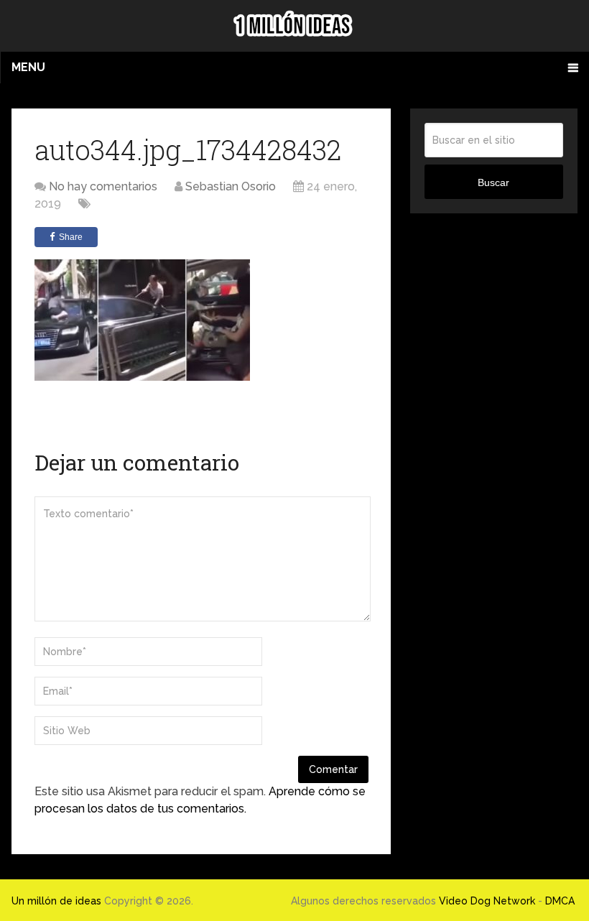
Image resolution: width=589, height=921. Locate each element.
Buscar (493, 182)
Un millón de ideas (56, 901)
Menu (28, 67)
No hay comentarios (103, 186)
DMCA (560, 901)
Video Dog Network (487, 901)
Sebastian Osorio (230, 186)
